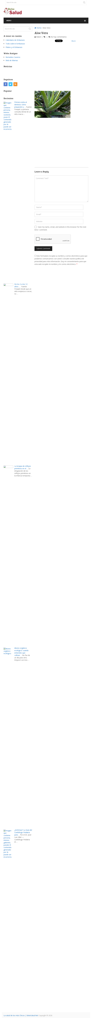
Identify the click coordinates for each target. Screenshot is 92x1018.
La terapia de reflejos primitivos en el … (22, 467)
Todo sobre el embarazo (15, 43)
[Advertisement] (61, 69)
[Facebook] (6, 84)
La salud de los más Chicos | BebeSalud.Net (21, 1015)
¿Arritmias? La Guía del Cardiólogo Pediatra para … (23, 832)
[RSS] (15, 84)
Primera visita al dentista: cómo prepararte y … (20, 104)
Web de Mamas (12, 60)
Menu (8, 20)
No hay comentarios (59, 37)
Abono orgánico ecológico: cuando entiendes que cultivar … (21, 651)
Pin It (73, 41)
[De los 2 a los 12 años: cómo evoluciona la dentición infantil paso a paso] (9, 373)
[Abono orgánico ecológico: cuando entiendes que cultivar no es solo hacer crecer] (9, 737)
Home (38, 28)
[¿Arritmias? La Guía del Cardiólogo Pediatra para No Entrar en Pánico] (9, 919)
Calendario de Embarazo (15, 40)
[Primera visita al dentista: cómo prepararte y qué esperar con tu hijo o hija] (9, 191)
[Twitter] (10, 84)
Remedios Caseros (13, 57)
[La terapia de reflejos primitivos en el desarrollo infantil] (9, 555)
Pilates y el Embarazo (14, 47)
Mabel (38, 37)
